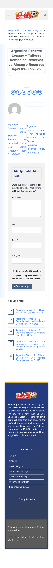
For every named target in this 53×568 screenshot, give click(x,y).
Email (15, 240)
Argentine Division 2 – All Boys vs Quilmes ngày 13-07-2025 (30, 311)
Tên (14, 225)
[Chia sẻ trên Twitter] (23, 92)
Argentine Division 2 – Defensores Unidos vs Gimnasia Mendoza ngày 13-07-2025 (30, 345)
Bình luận (16, 197)
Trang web (16, 255)
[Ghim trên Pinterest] (34, 92)
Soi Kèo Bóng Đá (33, 30)
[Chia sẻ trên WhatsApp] (13, 92)
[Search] (45, 15)
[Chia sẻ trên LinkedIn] (39, 92)
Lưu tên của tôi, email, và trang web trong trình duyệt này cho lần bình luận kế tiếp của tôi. (26, 275)
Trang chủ (13, 30)
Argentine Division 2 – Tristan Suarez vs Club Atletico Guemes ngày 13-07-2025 (30, 357)
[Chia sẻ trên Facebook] (18, 92)
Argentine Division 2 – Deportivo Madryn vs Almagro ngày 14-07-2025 (30, 332)
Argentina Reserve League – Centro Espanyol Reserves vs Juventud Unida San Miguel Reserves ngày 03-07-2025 (17, 139)
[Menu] (8, 15)
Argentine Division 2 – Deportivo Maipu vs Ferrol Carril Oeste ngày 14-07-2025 (30, 321)
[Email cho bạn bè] (29, 92)
